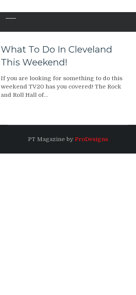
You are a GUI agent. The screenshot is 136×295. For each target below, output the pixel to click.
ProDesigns (91, 139)
